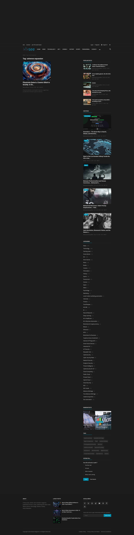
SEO (84, 385)
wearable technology (99, 438)
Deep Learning (87, 315)
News (43, 49)
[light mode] (110, 45)
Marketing (86, 293)
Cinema (64, 49)
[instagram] (92, 503)
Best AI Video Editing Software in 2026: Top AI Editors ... (70, 503)
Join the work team (36, 45)
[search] (110, 49)
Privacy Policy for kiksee (93, 531)
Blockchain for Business (89, 335)
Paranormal (86, 49)
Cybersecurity (87, 355)
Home (38, 49)
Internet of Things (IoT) (89, 341)
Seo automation (87, 399)
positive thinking (103, 441)
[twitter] (88, 503)
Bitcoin (85, 327)
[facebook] (84, 503)
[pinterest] (106, 503)
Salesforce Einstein (88, 447)
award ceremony (88, 438)
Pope (96, 441)
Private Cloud (86, 377)
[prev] (105, 413)
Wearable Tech (87, 352)
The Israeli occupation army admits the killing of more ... (101, 100)
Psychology (86, 290)
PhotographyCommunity (90, 444)
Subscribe (107, 515)
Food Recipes (86, 304)
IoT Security (86, 349)
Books (85, 265)
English (105, 45)
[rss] (84, 506)
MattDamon (87, 450)
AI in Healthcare (87, 318)
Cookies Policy (82, 531)
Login (92, 45)
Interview (85, 299)
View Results (93, 479)
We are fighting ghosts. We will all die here (101, 74)
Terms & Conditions (106, 531)
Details (94, 83)
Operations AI (99, 453)
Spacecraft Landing (99, 447)
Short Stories (86, 259)
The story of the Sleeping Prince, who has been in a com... (101, 91)
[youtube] (99, 503)
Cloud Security (87, 382)
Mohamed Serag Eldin (97, 68)
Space (84, 285)
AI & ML (85, 307)
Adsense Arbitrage (88, 391)
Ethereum (85, 329)
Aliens (84, 287)
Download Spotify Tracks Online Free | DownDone (71, 519)
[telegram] (103, 503)
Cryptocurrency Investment (90, 338)
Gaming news (87, 251)
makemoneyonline (88, 396)
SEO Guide (86, 388)
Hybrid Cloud (86, 380)
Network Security (87, 360)
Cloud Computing (88, 371)
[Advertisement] (67, 11)
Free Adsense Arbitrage (89, 394)
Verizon (106, 453)
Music (84, 262)
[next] (109, 413)
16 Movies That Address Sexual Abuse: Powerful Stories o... (100, 65)
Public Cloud (86, 374)
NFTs (84, 332)
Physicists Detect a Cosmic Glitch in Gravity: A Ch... (36, 83)
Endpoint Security (88, 363)
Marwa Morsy (26, 87)
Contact (28, 45)
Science (94, 49)
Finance (85, 301)
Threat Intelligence (88, 366)
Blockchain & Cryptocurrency (91, 324)
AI (83, 310)
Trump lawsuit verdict (89, 453)
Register (97, 45)
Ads (24, 45)
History (71, 49)
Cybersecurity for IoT (88, 368)
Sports (78, 49)
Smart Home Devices (88, 343)
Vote (86, 479)
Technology (51, 49)
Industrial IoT (86, 346)
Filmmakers (86, 271)
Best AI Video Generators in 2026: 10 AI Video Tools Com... (71, 511)
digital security (104, 450)
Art (59, 49)
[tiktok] (95, 503)
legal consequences (88, 441)
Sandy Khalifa (95, 94)
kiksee (84, 160)
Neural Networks (87, 313)
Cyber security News (88, 357)
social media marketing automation (92, 296)
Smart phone (86, 254)
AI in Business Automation (90, 321)
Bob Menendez (95, 450)
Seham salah (95, 103)
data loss (100, 444)
